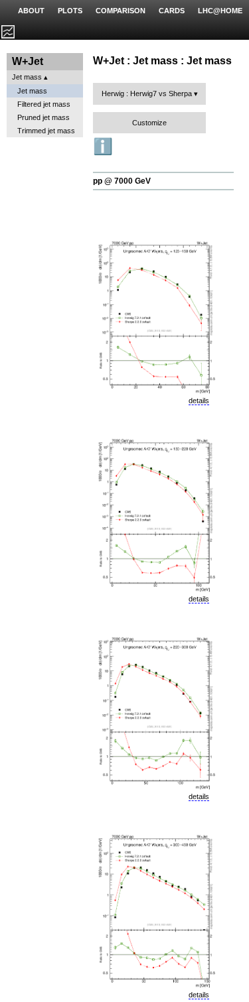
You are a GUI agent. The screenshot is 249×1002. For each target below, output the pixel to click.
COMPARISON (120, 11)
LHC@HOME (220, 11)
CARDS (172, 11)
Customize (149, 123)
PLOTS (70, 11)
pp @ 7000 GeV (122, 181)
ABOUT (31, 11)
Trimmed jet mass (46, 131)
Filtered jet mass (43, 104)
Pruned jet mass (43, 117)
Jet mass (27, 77)
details (199, 401)
